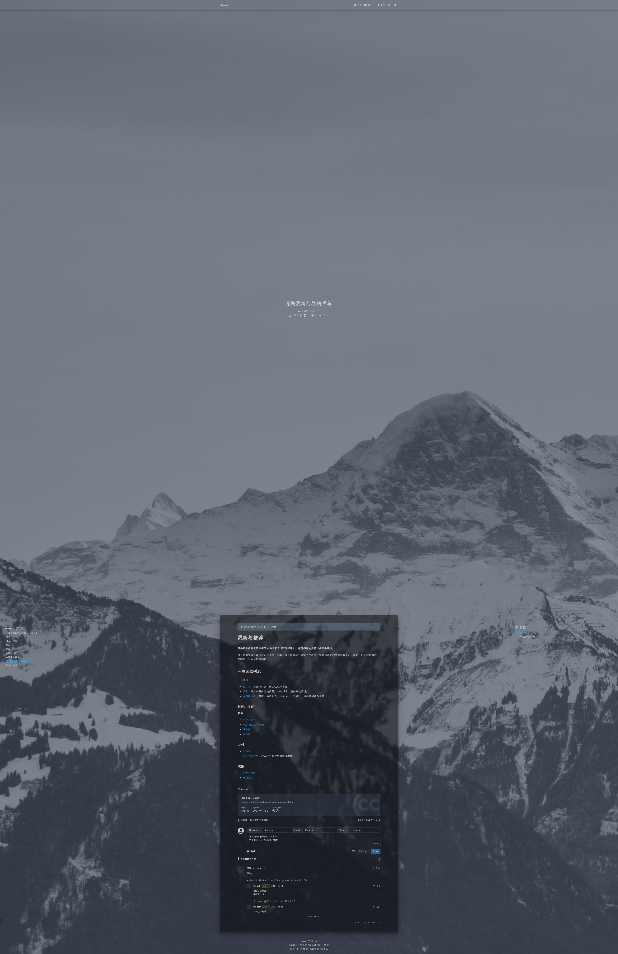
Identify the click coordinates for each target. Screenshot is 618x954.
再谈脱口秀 (249, 696)
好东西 (247, 729)
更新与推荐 (523, 632)
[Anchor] (234, 637)
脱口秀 (247, 686)
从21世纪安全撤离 (253, 724)
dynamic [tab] (11, 628)
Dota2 (246, 751)
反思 (245, 691)
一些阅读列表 (527, 636)
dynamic (244, 789)
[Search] (390, 5)
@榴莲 (263, 890)
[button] (369, 5)
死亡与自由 (249, 773)
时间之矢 (248, 777)
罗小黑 (247, 734)
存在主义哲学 (250, 756)
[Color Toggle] (395, 5)
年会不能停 (249, 719)
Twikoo (370, 923)
